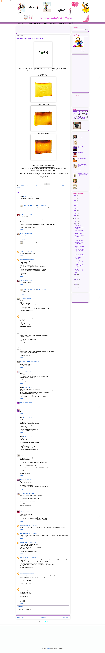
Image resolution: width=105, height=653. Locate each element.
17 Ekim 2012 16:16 (28, 233)
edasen (22, 332)
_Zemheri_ (22, 371)
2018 (75, 208)
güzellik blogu (37, 185)
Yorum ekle (20, 606)
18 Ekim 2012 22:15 (34, 361)
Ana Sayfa (43, 617)
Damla (21, 214)
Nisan (76, 282)
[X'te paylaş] (47, 184)
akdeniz (22, 316)
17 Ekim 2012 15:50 (28, 214)
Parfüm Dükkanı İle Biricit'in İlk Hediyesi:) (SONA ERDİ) (82, 136)
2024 (75, 198)
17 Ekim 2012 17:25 (29, 251)
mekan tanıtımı (82, 117)
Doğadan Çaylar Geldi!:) (79, 231)
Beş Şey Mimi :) (78, 268)
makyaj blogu (54, 185)
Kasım (76, 221)
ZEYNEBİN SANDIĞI (25, 361)
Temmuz (77, 277)
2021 (75, 203)
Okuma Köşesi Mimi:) (79, 240)
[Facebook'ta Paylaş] (48, 184)
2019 (75, 206)
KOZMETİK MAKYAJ (21, 23)
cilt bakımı (76, 113)
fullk (21, 589)
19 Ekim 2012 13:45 (27, 417)
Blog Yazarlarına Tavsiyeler (78, 258)
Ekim (76, 223)
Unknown (22, 259)
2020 (75, 205)
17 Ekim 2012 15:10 (27, 196)
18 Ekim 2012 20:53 (27, 298)
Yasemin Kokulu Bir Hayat (29, 205)
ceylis (21, 511)
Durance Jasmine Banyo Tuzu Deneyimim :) (80, 262)
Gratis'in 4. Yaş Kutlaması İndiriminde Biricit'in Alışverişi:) (82, 147)
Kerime (76, 244)
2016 (75, 211)
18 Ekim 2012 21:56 (28, 332)
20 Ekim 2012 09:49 (30, 493)
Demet (21, 233)
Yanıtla (21, 200)
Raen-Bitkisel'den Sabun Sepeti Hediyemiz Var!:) (80, 250)
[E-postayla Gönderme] (42, 183)
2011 (75, 289)
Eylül (76, 274)
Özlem (21, 479)
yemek (82, 114)
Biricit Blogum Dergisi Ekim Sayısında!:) (79, 270)
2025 (75, 196)
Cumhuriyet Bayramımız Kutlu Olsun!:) (79, 225)
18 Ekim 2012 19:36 (41, 289)
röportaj (83, 118)
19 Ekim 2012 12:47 (29, 402)
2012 (75, 218)
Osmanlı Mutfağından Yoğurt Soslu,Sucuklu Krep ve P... (79, 265)
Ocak (76, 287)
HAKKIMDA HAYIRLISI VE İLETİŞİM (64, 23)
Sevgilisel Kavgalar (78, 233)
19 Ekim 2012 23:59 (27, 479)
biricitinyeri (23, 185)
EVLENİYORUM (81, 184)
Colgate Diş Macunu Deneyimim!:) (79, 243)
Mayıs (76, 281)
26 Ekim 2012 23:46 (31, 557)
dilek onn (22, 402)
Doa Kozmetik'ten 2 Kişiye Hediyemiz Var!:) (80, 255)
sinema (74, 117)
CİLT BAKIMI (29, 23)
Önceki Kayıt (65, 617)
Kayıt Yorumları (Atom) (45, 621)
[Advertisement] (46, 29)
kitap (83, 116)
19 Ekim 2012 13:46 (27, 436)
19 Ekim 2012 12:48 (29, 409)
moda (74, 118)
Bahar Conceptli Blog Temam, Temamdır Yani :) (82, 165)
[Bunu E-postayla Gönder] (44, 184)
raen (58, 185)
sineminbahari (23, 557)
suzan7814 (22, 493)
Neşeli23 (22, 251)
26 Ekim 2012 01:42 (33, 533)
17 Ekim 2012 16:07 (41, 205)
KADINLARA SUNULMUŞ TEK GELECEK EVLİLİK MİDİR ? (83, 174)
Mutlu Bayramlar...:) (79, 230)
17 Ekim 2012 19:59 (41, 242)
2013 (75, 216)
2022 (75, 201)
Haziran (77, 279)
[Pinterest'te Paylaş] (49, 184)
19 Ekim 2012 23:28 (28, 455)
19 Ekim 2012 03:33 (27, 387)
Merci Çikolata (80, 152)
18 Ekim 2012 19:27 (27, 280)
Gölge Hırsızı (77, 272)
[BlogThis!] (46, 184)
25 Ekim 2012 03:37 (27, 511)
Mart (76, 284)
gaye (21, 298)
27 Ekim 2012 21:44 (29, 573)
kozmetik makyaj (78, 112)
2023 (75, 200)
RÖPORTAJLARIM (52, 23)
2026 (75, 195)
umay (21, 280)
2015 (75, 213)
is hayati (78, 118)
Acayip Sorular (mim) (82, 158)
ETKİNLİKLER (44, 23)
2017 (75, 210)
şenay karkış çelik (24, 525)
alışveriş (75, 116)
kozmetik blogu (47, 185)
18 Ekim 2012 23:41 (29, 371)
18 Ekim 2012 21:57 (28, 348)
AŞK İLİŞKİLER (37, 23)
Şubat (76, 286)
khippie (22, 455)
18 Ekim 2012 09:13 (29, 259)
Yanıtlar (23, 202)
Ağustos (77, 276)
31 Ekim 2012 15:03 (27, 589)
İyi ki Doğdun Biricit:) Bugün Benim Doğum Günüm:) (82, 141)
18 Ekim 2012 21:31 (28, 316)
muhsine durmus (24, 542)
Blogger (48, 648)
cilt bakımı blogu (29, 185)
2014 (75, 215)
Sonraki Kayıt (20, 617)
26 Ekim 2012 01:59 (32, 542)
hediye (41, 185)
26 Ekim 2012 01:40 (33, 525)
